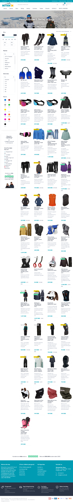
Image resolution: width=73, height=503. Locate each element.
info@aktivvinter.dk (62, 475)
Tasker (41, 8)
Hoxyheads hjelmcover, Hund (52, 303)
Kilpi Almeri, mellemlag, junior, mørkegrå (38, 176)
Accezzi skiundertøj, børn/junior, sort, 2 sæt (25, 176)
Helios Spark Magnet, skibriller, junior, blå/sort (38, 111)
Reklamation (22, 475)
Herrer (5, 8)
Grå (5, 106)
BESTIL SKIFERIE (63, 8)
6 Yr (6, 87)
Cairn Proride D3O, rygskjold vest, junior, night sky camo (65, 304)
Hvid (9, 111)
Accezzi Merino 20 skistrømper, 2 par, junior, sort (38, 48)
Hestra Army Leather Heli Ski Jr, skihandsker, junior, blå (52, 238)
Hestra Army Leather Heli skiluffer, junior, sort (25, 271)
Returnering (69, 1)
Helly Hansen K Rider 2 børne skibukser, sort (24, 370)
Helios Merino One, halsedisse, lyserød (52, 401)
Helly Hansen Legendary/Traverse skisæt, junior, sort (65, 271)
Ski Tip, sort (24, 80)
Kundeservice (55, 1)
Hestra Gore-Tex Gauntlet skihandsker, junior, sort (65, 238)
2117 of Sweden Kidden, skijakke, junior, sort (65, 111)
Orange (9, 116)
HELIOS (6, 64)
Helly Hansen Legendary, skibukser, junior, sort (38, 338)
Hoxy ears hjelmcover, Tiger (25, 401)
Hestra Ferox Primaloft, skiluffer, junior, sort (38, 238)
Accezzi (7, 58)
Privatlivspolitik (41, 473)
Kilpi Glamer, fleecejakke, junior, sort (25, 208)
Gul (5, 111)
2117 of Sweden (8, 56)
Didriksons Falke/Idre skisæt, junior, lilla (65, 176)
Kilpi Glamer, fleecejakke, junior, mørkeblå (38, 208)
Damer (11, 8)
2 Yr (6, 81)
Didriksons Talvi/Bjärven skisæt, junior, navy (37, 304)
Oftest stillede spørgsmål (25, 467)
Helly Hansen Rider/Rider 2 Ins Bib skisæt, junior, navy (25, 304)
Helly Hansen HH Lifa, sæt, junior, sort (52, 176)
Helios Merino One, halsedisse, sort (38, 401)
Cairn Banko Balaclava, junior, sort (65, 370)
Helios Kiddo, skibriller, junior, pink (25, 142)
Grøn (9, 106)
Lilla (5, 116)
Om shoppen (40, 469)
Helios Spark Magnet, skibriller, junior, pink (25, 111)
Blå (5, 101)
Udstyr (28, 8)
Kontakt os (40, 467)
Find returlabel (41, 475)
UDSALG (54, 8)
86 (5, 91)
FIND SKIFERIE (7, 477)
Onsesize (7, 79)
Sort (5, 126)
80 (5, 89)
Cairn (6, 60)
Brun (9, 101)
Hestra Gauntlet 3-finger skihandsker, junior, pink (25, 432)
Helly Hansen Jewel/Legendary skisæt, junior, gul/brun (25, 238)
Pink (5, 121)
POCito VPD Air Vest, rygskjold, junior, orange (51, 208)
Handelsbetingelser (42, 471)
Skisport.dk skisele (64, 81)
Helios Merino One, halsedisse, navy (38, 81)
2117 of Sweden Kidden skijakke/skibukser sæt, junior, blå (52, 143)
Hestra (6, 68)
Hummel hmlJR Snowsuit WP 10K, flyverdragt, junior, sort (52, 338)
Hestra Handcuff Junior (38, 270)
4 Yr (6, 85)
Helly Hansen (8, 66)
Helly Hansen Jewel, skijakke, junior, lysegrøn (38, 370)
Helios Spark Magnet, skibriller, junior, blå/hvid (52, 111)
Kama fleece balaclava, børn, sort (65, 208)
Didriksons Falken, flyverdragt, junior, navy (52, 370)
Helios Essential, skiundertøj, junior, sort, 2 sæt (25, 48)
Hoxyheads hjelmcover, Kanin (52, 270)
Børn (17, 8)
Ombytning (21, 471)
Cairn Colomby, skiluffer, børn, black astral (65, 338)
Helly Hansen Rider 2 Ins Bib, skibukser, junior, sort (25, 338)
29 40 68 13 (61, 473)
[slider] (3, 37)
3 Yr (6, 83)
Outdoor (35, 8)
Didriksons (7, 62)
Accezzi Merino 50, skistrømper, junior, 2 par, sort (52, 81)
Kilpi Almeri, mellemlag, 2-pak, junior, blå (38, 142)
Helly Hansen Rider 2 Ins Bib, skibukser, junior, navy (65, 48)
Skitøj (22, 8)
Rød (9, 121)
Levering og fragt (23, 469)
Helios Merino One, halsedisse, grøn (65, 401)
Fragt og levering (62, 1)
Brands (47, 8)
